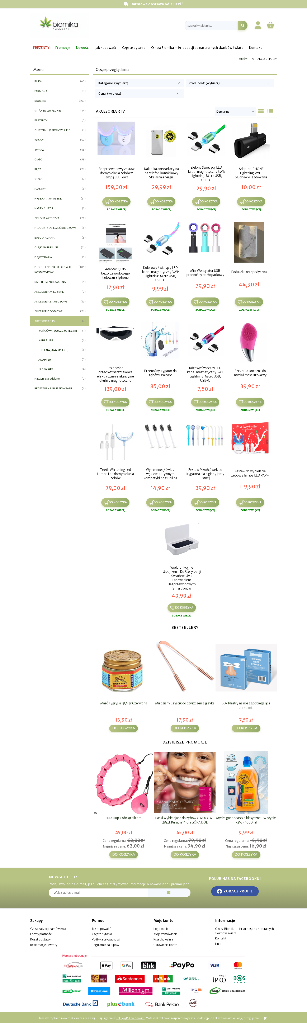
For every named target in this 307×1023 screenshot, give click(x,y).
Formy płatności (41, 934)
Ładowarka (45, 369)
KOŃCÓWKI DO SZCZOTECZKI (57, 331)
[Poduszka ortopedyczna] (249, 243)
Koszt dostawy (40, 939)
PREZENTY (40, 120)
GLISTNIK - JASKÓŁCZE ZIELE (52, 130)
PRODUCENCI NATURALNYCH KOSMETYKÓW (52, 269)
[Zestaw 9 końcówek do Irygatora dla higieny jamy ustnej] (205, 443)
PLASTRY (40, 189)
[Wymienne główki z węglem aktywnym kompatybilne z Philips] (160, 443)
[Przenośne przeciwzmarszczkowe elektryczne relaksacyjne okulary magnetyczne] (115, 343)
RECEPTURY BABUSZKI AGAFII (53, 388)
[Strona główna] (59, 25)
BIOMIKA (40, 101)
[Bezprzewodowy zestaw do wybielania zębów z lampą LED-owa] (116, 142)
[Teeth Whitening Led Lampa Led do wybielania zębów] (115, 443)
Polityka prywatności (106, 939)
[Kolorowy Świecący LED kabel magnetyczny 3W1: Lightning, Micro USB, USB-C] (160, 243)
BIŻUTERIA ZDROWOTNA (50, 282)
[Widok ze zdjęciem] (261, 111)
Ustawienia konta (165, 945)
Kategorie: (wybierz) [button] (113, 83)
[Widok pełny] (270, 111)
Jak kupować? (101, 929)
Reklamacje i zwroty (43, 945)
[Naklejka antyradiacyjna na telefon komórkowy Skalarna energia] (161, 142)
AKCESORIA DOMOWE (48, 311)
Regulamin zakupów (105, 945)
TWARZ (39, 149)
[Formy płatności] (153, 981)
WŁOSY (39, 140)
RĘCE (37, 169)
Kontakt (220, 938)
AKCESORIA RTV (44, 321)
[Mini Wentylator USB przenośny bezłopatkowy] (205, 243)
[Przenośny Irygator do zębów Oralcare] (160, 343)
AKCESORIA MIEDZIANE (49, 292)
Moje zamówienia (166, 934)
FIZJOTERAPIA (43, 257)
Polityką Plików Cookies (130, 1018)
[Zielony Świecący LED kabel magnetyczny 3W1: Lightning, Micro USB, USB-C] (206, 142)
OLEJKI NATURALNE (46, 247)
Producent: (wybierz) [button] (204, 83)
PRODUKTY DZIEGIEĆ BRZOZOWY (55, 228)
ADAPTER (44, 359)
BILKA (38, 81)
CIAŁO (38, 159)
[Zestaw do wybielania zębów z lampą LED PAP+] (250, 443)
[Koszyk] (270, 27)
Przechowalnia (163, 939)
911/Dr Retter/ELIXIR (47, 110)
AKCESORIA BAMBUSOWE (50, 301)
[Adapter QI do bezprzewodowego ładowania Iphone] (115, 243)
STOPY (38, 179)
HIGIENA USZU (43, 208)
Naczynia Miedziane (47, 378)
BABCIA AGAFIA (44, 237)
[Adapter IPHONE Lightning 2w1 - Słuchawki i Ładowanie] (251, 142)
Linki (218, 944)
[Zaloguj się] (258, 25)
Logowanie (161, 929)
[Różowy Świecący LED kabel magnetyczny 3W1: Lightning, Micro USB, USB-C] (205, 343)
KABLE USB (45, 340)
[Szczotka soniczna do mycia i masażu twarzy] (250, 343)
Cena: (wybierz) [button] (109, 93)
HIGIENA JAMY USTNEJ (48, 198)
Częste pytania (102, 934)
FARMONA (40, 91)
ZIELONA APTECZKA (47, 218)
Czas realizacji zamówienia (48, 929)
